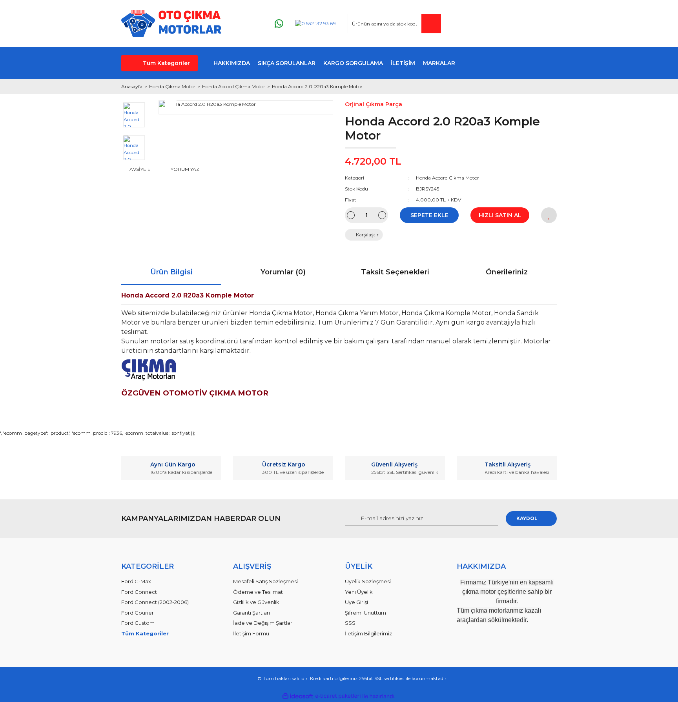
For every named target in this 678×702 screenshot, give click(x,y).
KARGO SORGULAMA (353, 63)
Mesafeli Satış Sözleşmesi (265, 581)
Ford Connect (139, 592)
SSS (350, 623)
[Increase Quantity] (382, 215)
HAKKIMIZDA (231, 63)
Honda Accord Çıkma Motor (447, 178)
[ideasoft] (297, 696)
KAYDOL (527, 518)
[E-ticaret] (338, 696)
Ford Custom (138, 623)
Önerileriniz (507, 272)
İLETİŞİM (403, 63)
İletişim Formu (251, 633)
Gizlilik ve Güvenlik (256, 602)
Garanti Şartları (251, 612)
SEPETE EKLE (429, 215)
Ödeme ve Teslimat (258, 592)
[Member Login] (503, 23)
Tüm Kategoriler (166, 63)
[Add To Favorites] (549, 215)
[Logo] (171, 23)
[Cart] (547, 23)
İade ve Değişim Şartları (263, 623)
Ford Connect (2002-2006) (155, 602)
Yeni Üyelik (359, 592)
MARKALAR (439, 63)
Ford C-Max (136, 581)
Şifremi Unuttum (365, 612)
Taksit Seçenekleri (395, 272)
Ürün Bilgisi (171, 272)
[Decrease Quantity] (351, 215)
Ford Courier (137, 612)
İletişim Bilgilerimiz (368, 633)
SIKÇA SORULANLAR (286, 63)
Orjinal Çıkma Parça (373, 104)
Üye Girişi (356, 602)
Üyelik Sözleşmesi (368, 581)
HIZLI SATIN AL (500, 215)
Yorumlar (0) (283, 272)
